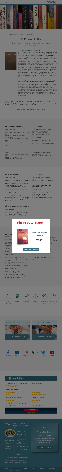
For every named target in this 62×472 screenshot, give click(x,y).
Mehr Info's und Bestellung (31, 249)
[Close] (48, 222)
